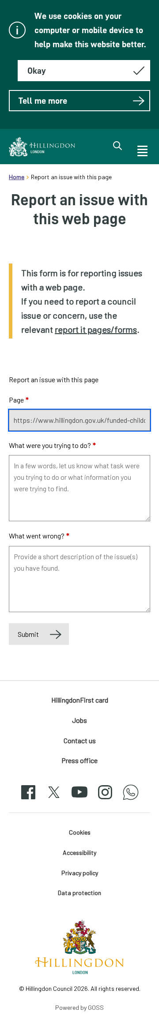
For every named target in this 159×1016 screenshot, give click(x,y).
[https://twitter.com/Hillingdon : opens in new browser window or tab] (53, 800)
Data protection (79, 892)
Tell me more (43, 100)
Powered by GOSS (79, 1007)
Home (16, 177)
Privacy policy (79, 873)
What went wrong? (39, 535)
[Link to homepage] (42, 146)
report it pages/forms (96, 329)
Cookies (80, 832)
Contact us (80, 740)
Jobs (79, 720)
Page (19, 399)
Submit (28, 634)
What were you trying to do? (52, 445)
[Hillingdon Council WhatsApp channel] (130, 800)
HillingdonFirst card (79, 700)
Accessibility (79, 852)
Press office (79, 760)
